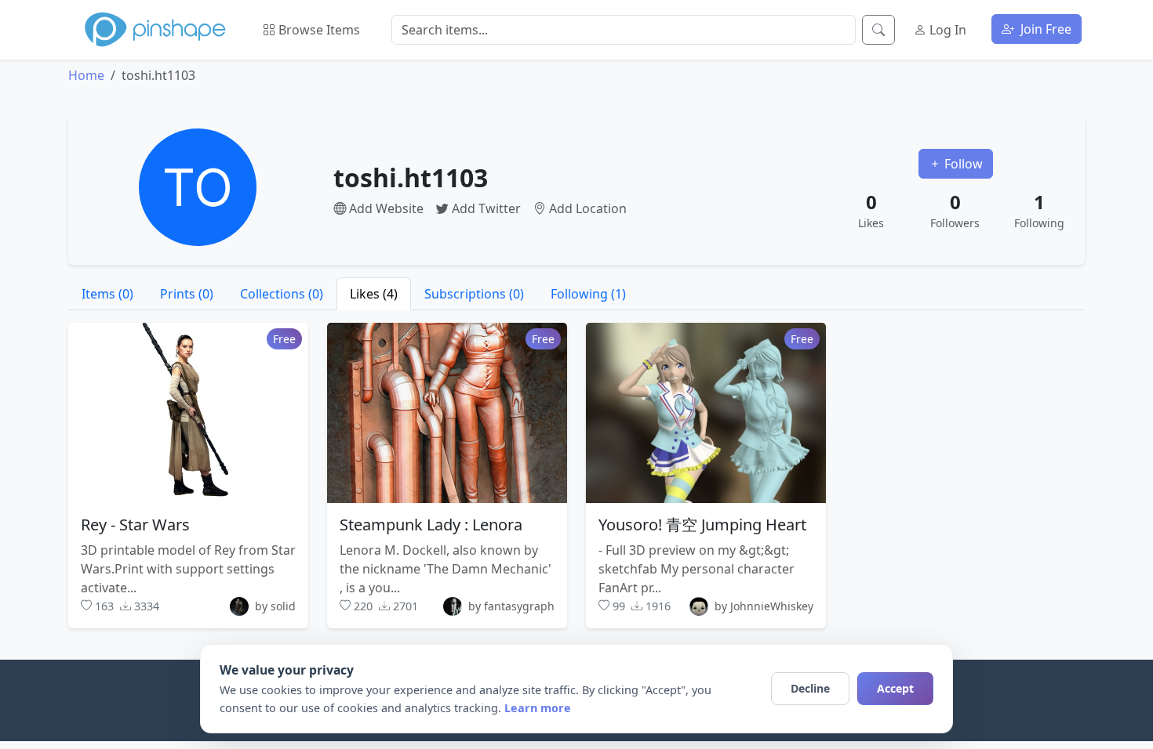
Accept (895, 688)
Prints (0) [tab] (186, 293)
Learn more (537, 707)
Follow (962, 163)
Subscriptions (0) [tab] (474, 293)
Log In (946, 29)
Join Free (1044, 29)
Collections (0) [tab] (281, 293)
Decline (810, 688)
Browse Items (317, 29)
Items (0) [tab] (107, 293)
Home (86, 75)
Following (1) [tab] (588, 293)
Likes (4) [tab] (374, 293)
